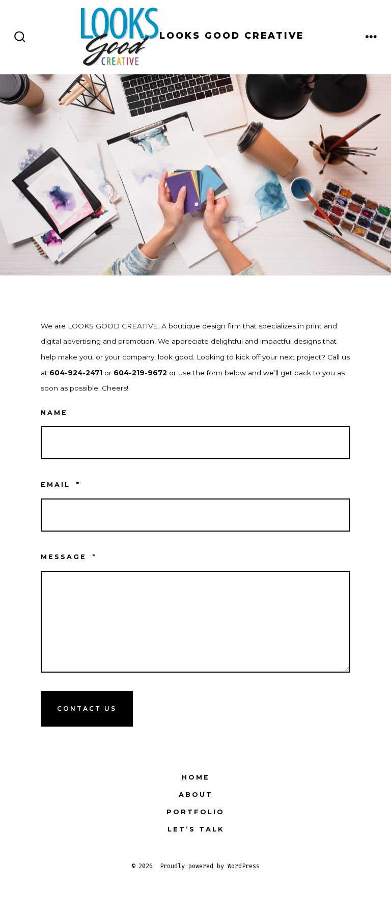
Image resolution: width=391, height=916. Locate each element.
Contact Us (87, 708)
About (196, 794)
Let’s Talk (195, 829)
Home (196, 777)
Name (54, 413)
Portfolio (195, 812)
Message (69, 557)
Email (60, 484)
